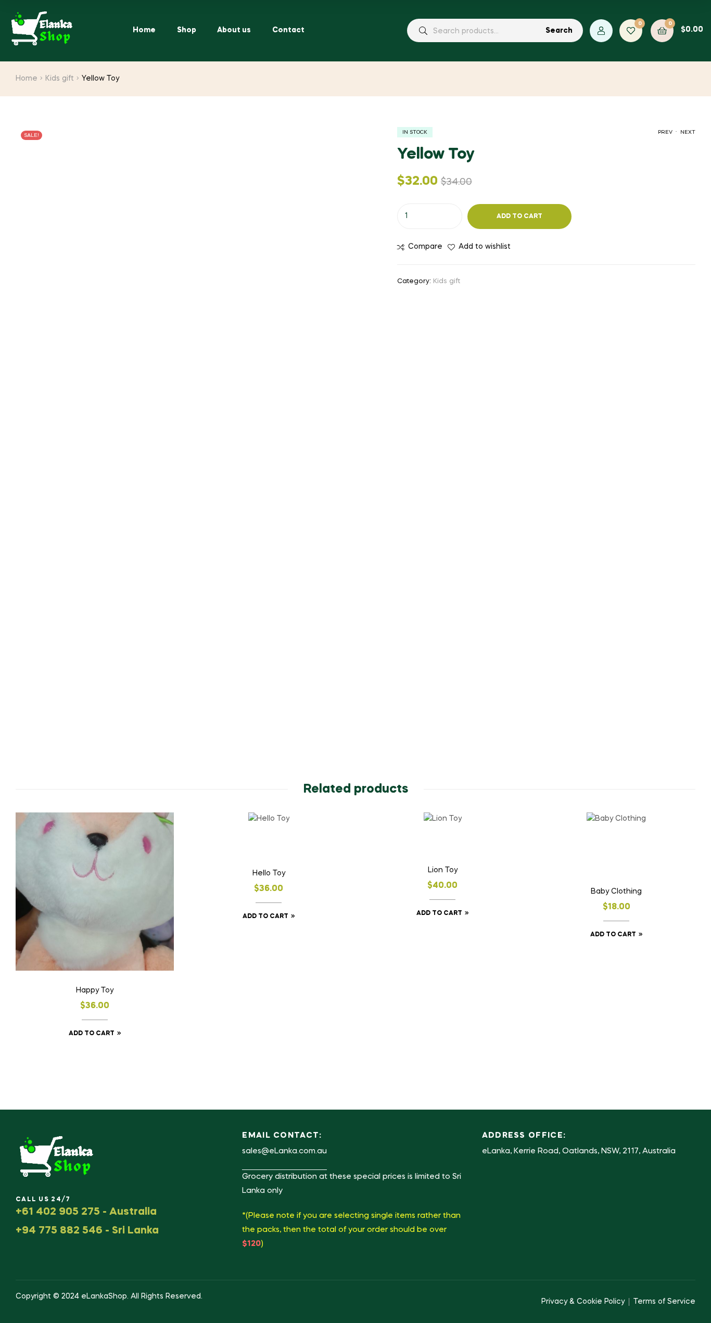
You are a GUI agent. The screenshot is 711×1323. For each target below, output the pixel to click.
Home (26, 78)
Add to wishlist (485, 246)
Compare (425, 246)
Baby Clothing (616, 891)
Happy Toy (94, 990)
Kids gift (59, 78)
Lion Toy (443, 870)
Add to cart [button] (92, 1034)
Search (559, 30)
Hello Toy (268, 873)
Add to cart (519, 216)
